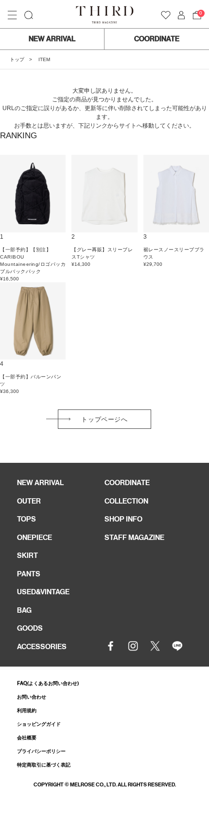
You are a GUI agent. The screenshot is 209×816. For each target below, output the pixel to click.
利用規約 (26, 710)
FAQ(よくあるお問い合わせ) (48, 683)
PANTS (28, 574)
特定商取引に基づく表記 (43, 764)
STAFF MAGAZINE (134, 537)
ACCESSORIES (42, 646)
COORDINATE (156, 38)
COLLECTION (126, 501)
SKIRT (27, 555)
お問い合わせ (31, 697)
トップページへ (104, 419)
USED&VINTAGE (43, 592)
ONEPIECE (34, 537)
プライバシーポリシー (41, 751)
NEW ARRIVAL (52, 38)
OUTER (29, 501)
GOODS (30, 628)
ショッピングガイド (39, 724)
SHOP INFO (123, 519)
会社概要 (26, 737)
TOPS (26, 519)
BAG (24, 610)
